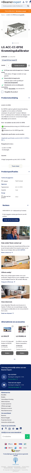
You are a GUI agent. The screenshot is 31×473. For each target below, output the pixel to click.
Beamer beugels (5, 417)
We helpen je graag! (21, 11)
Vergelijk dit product (11, 91)
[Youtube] (17, 429)
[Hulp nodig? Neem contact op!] (15, 233)
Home (3, 14)
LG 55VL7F (5, 336)
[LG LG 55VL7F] (7, 329)
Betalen (3, 397)
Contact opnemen (6, 404)
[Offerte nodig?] (15, 262)
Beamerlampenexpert (20, 468)
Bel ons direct (12, 379)
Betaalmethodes (8, 468)
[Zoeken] (28, 6)
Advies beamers (5, 401)
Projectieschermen (6, 420)
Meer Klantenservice (6, 410)
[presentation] (1, 30)
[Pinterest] (13, 429)
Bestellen (3, 395)
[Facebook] (2, 429)
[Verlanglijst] (27, 2)
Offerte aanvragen (6, 406)
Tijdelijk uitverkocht (19, 65)
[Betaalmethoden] (6, 444)
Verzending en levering (7, 399)
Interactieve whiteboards (7, 422)
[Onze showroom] (15, 291)
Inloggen (3, 466)
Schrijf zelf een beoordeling (11, 220)
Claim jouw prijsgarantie (11, 82)
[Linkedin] (21, 429)
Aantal (3, 65)
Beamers (3, 415)
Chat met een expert (13, 387)
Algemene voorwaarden (14, 466)
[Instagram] (10, 429)
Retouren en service (6, 408)
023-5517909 (21, 250)
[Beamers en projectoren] (12, 2)
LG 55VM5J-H (21, 336)
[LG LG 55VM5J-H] (22, 329)
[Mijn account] (23, 2)
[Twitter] (6, 429)
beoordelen (12, 88)
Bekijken (7, 353)
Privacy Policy (25, 466)
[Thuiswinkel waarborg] (15, 450)
